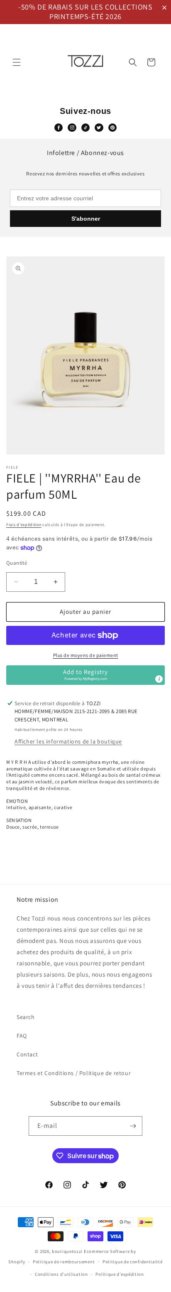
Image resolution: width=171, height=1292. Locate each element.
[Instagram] (72, 127)
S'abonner (85, 218)
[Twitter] (99, 127)
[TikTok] (85, 127)
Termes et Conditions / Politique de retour (74, 1073)
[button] (166, 8)
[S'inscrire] (133, 1126)
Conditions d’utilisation (61, 1274)
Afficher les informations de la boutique (68, 741)
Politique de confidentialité (133, 1262)
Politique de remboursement (64, 1262)
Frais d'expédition (24, 524)
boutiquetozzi (67, 1251)
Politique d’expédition (119, 1274)
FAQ (22, 1035)
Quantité (16, 562)
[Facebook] (58, 127)
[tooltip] (159, 679)
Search (26, 1017)
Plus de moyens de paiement (85, 655)
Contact (27, 1054)
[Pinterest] (112, 127)
